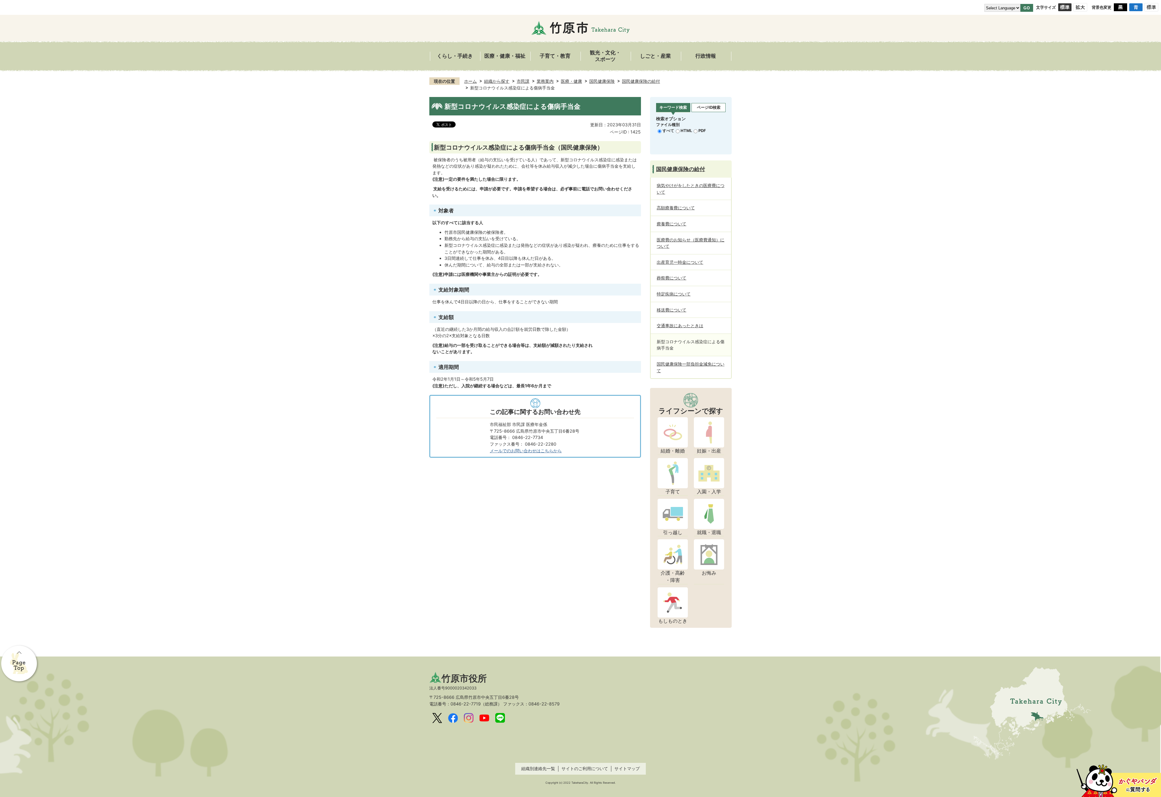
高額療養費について (676, 207)
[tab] (673, 107)
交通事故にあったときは (680, 325)
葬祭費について (671, 277)
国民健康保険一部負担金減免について (690, 367)
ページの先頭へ (19, 664)
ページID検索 (708, 107)
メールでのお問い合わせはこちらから (526, 450)
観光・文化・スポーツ (605, 56)
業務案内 (545, 81)
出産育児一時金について (680, 262)
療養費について (671, 223)
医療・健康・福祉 (504, 56)
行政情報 (705, 56)
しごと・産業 (655, 56)
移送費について (671, 309)
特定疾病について (674, 293)
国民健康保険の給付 (641, 81)
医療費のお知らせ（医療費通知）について (690, 243)
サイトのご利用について (584, 768)
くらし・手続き (455, 56)
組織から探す (496, 81)
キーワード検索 (673, 107)
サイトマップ (627, 768)
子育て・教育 (555, 56)
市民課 (523, 81)
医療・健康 (571, 81)
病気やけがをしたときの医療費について (690, 189)
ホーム (470, 81)
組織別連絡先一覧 (538, 768)
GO (1026, 8)
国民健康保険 (602, 81)
